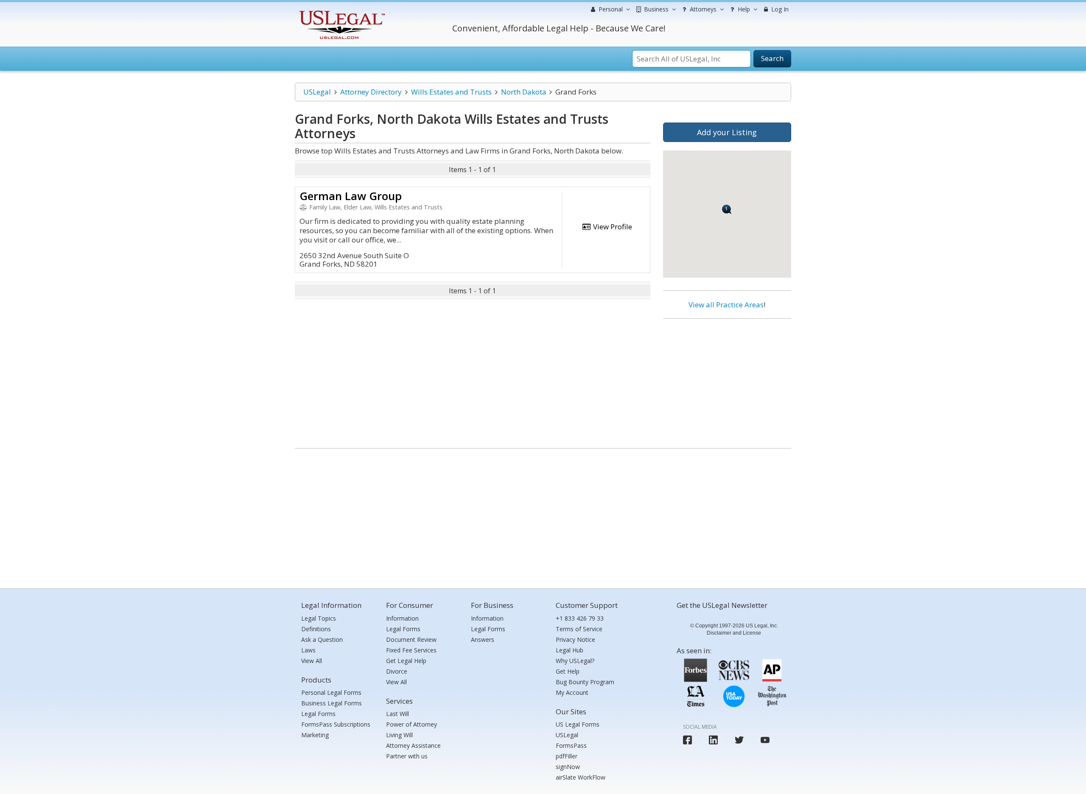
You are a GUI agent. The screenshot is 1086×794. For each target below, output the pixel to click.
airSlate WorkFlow (580, 777)
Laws (308, 650)
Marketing (315, 735)
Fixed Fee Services (411, 650)
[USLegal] (341, 12)
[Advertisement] (727, 380)
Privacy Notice (575, 639)
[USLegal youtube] (765, 739)
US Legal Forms (577, 724)
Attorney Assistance (413, 745)
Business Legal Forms (331, 703)
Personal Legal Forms (331, 692)
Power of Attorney (411, 724)
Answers (482, 639)
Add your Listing (727, 132)
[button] (727, 209)
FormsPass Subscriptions (335, 724)
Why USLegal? (575, 661)
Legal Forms (318, 714)
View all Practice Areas (726, 304)
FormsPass (571, 745)
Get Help (567, 671)
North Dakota (523, 92)
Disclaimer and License (734, 633)
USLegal (317, 92)
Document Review (411, 639)
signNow (568, 767)
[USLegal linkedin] (713, 739)
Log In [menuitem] (779, 9)
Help (743, 9)
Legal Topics (318, 618)
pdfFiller (566, 756)
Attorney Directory (371, 92)
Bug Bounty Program (585, 682)
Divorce (396, 671)
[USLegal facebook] (687, 739)
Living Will (399, 735)
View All (311, 661)
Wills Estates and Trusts (451, 92)
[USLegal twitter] (739, 739)
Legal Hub (569, 650)
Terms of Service (579, 629)
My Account (572, 692)
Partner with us (407, 756)
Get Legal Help (406, 661)
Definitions (316, 629)
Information (402, 618)
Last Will (397, 714)
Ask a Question (322, 639)
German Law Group (350, 195)
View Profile (611, 226)
